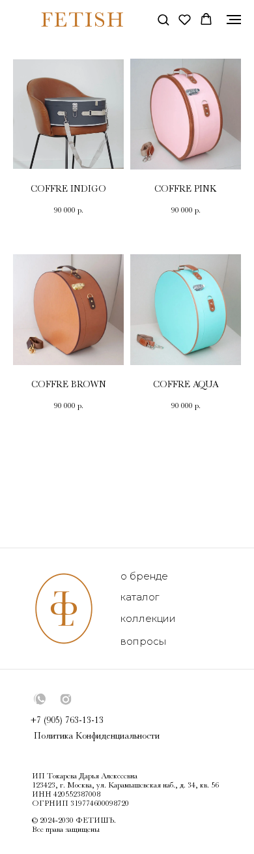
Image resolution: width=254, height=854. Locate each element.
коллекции (148, 618)
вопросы (143, 641)
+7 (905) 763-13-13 (67, 719)
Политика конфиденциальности (97, 735)
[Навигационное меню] (234, 19)
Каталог (139, 597)
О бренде (144, 576)
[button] (163, 19)
